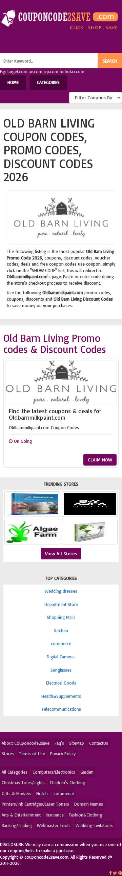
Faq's (59, 743)
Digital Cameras (61, 656)
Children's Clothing (67, 782)
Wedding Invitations (94, 825)
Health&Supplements (61, 696)
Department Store (61, 604)
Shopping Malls (61, 617)
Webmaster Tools (53, 825)
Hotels (42, 793)
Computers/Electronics (54, 772)
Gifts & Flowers (16, 793)
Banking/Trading (17, 825)
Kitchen (61, 630)
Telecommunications (61, 709)
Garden (87, 772)
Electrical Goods (61, 683)
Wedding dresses (61, 591)
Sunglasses (61, 670)
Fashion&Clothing (85, 815)
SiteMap (76, 743)
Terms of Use (32, 753)
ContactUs (98, 743)
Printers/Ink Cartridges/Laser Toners (35, 804)
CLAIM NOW (100, 459)
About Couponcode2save (25, 743)
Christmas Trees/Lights (23, 782)
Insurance (55, 815)
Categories (48, 82)
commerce (61, 643)
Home (13, 82)
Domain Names (88, 804)
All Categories (14, 772)
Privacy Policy (63, 753)
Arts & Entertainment (21, 815)
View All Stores (61, 553)
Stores (8, 753)
